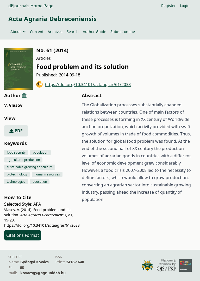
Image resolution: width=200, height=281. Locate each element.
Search (73, 31)
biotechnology (17, 174)
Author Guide (94, 31)
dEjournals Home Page (30, 6)
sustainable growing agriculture (30, 167)
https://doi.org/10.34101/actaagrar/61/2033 (88, 84)
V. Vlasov (13, 105)
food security (16, 152)
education (40, 181)
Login (185, 5)
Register (168, 5)
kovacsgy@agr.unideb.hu (43, 272)
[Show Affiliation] (24, 95)
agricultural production (23, 160)
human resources (47, 174)
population (40, 152)
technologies (16, 181)
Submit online (122, 31)
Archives (55, 31)
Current (36, 31)
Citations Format (22, 235)
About (15, 31)
